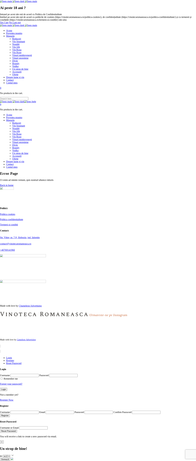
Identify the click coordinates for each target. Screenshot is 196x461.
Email (42, 412)
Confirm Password (122, 412)
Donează (5, 459)
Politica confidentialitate (11, 219)
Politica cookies (7, 214)
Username (5, 375)
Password (44, 375)
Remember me (11, 378)
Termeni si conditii (9, 224)
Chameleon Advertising (30, 305)
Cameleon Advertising (26, 340)
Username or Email (9, 427)
